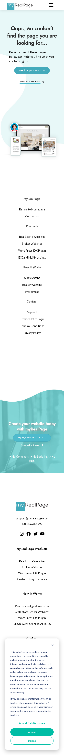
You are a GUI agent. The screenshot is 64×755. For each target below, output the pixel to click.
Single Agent (32, 278)
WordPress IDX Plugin (32, 250)
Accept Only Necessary (32, 723)
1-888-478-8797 (32, 524)
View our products (30, 81)
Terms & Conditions (32, 326)
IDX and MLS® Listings (32, 257)
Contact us (32, 216)
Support (32, 312)
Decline (32, 740)
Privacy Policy (32, 333)
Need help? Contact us (32, 70)
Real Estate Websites (32, 236)
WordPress (32, 291)
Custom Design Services (32, 579)
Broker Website (32, 284)
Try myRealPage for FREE (32, 437)
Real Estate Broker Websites (32, 612)
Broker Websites (32, 243)
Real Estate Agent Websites (32, 606)
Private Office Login (32, 319)
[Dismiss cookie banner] (52, 646)
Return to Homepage (32, 209)
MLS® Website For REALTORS (32, 624)
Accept (32, 732)
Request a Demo (30, 445)
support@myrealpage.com (32, 518)
